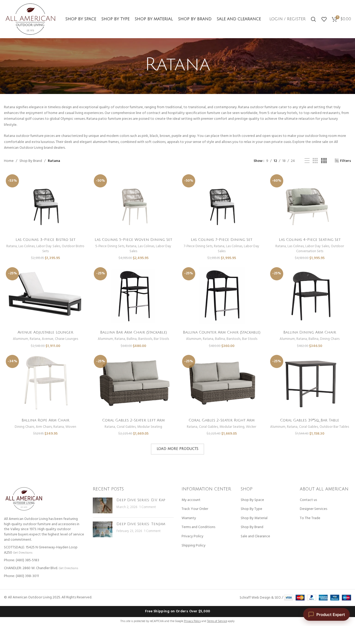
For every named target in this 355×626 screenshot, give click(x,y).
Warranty (189, 518)
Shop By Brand (30, 161)
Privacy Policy (192, 536)
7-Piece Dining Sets (198, 246)
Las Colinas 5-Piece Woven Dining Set (133, 240)
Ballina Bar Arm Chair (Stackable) (133, 332)
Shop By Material (254, 518)
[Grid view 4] (324, 161)
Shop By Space (252, 500)
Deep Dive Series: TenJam (140, 524)
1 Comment (147, 507)
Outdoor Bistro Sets (63, 249)
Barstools (145, 339)
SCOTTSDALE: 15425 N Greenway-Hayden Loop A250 (41, 550)
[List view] (307, 161)
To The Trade (310, 518)
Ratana (11, 246)
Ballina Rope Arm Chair (45, 420)
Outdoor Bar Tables (334, 427)
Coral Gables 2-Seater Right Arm (222, 420)
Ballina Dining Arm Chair (309, 332)
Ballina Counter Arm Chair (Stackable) (221, 332)
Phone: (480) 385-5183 (21, 560)
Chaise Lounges (66, 339)
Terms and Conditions (198, 527)
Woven (70, 427)
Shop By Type (251, 509)
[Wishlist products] (324, 19)
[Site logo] (30, 19)
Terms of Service (217, 621)
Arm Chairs (44, 427)
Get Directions (22, 552)
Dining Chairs (329, 339)
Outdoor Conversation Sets (320, 249)
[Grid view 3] (315, 161)
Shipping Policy (193, 545)
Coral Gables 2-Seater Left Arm (133, 420)
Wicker (251, 427)
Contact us (308, 500)
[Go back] (138, 64)
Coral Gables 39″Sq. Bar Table (309, 420)
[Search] (313, 19)
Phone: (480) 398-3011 (21, 576)
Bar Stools (161, 339)
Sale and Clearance (255, 536)
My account (191, 500)
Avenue (47, 339)
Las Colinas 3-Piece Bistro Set (45, 240)
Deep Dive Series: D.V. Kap (140, 500)
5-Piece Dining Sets (109, 246)
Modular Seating (149, 427)
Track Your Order (195, 509)
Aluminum (20, 339)
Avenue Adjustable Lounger (45, 332)
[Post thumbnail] (102, 505)
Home (9, 161)
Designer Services (313, 509)
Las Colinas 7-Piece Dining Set (221, 240)
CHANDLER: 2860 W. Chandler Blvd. (31, 568)
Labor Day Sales (48, 246)
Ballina (132, 339)
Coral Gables (126, 427)
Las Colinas (26, 246)
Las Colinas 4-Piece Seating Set (310, 240)
